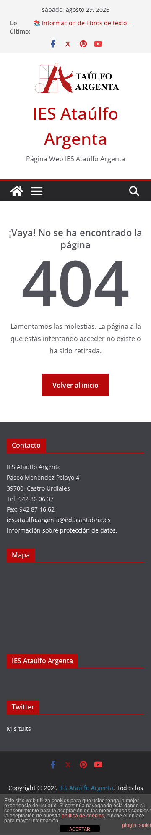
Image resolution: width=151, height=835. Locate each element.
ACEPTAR (79, 829)
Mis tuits (19, 729)
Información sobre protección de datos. (62, 530)
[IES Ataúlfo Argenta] (17, 191)
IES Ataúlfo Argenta (42, 660)
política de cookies (83, 816)
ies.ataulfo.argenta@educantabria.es (59, 520)
